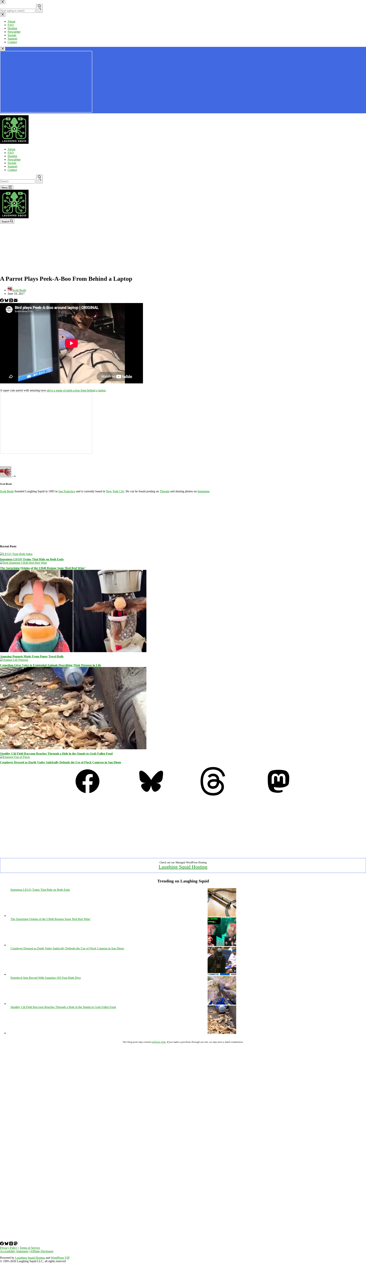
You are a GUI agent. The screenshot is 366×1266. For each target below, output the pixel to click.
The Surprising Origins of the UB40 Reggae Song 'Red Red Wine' (50, 919)
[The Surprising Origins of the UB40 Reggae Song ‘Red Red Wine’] (23, 562)
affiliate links (159, 1041)
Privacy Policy (9, 1247)
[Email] (16, 301)
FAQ (11, 152)
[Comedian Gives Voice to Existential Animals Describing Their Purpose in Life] (14, 659)
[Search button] (39, 179)
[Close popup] (2, 49)
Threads (164, 491)
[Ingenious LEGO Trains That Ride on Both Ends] (16, 554)
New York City (115, 491)
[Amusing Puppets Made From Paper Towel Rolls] (73, 651)
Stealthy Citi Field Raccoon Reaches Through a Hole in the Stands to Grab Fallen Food (56, 753)
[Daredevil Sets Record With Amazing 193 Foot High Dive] (222, 1003)
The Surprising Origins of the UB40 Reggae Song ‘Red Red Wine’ (42, 568)
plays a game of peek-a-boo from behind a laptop (76, 390)
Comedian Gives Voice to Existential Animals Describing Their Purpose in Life (50, 665)
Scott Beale (7, 491)
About (11, 149)
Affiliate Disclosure (41, 1251)
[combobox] (17, 181)
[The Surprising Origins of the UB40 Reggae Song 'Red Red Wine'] (222, 945)
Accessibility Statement (14, 1251)
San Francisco (66, 491)
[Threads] (11, 301)
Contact (12, 169)
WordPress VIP (60, 1257)
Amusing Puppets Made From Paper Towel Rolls (31, 656)
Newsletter (14, 159)
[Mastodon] (278, 794)
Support (12, 166)
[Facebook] (2, 301)
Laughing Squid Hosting (183, 867)
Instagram (203, 491)
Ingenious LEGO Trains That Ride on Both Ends (32, 559)
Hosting (12, 156)
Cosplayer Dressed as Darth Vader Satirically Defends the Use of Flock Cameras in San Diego (60, 762)
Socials (12, 163)
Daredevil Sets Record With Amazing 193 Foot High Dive (45, 977)
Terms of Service (30, 1247)
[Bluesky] (7, 301)
